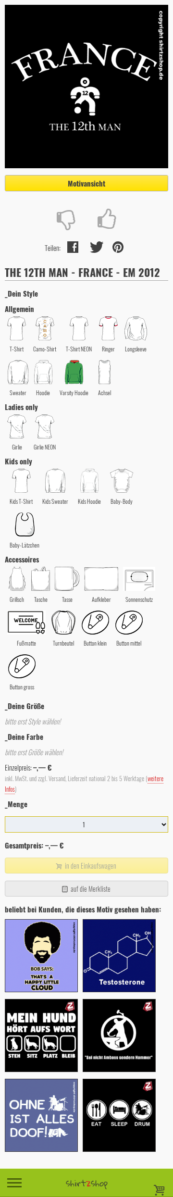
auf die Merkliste (90, 889)
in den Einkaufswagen (89, 865)
